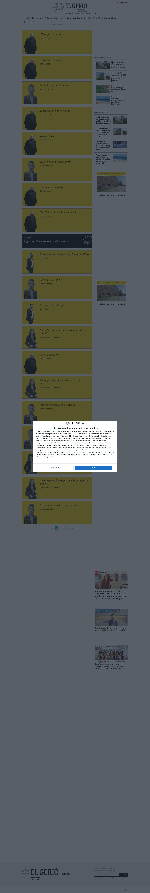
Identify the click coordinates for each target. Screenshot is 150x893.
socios (56, 431)
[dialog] (75, 446)
